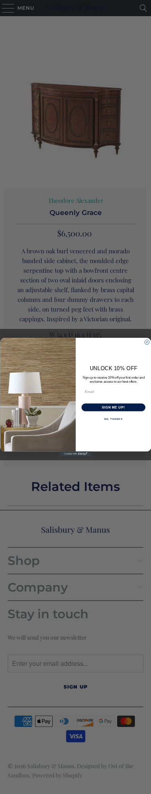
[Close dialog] (147, 342)
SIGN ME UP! (113, 407)
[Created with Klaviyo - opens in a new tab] (75, 453)
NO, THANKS (113, 419)
